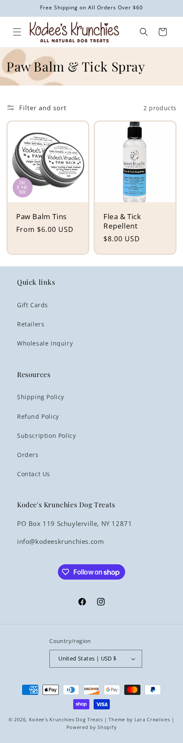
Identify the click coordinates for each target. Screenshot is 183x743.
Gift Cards (32, 305)
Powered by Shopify (91, 727)
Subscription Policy (46, 436)
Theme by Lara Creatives (139, 719)
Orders (28, 455)
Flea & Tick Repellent (122, 221)
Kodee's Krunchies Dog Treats (66, 719)
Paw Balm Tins (41, 216)
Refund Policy (38, 416)
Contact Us (33, 474)
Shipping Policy (40, 397)
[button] (17, 32)
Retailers (30, 324)
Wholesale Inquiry (45, 343)
